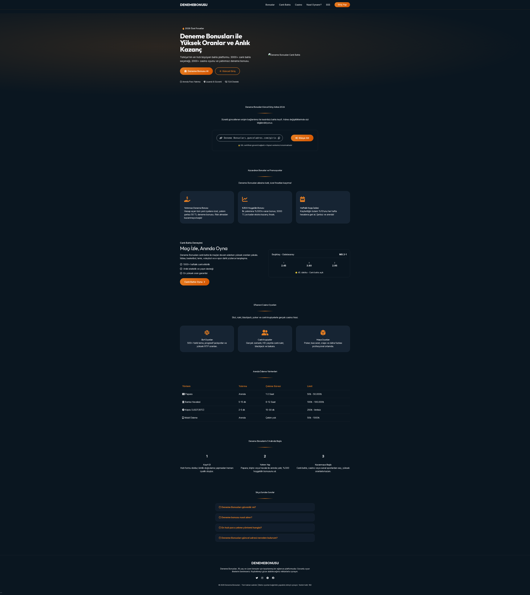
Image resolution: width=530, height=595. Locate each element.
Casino (298, 4)
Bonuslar (270, 4)
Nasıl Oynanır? (314, 4)
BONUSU (193, 5)
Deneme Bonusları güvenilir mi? (238, 507)
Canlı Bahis (285, 4)
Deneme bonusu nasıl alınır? (236, 517)
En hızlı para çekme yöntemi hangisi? (241, 527)
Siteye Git (304, 138)
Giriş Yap (342, 4)
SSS (328, 4)
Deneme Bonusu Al (198, 71)
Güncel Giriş (229, 71)
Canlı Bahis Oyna (193, 282)
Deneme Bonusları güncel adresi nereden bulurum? (249, 537)
